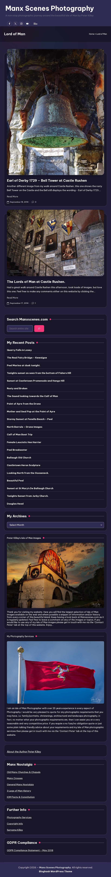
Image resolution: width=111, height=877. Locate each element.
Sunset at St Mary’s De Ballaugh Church (30, 488)
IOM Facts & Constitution (21, 797)
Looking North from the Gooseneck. (28, 472)
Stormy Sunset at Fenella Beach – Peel (30, 419)
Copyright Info (15, 823)
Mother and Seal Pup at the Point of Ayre (31, 411)
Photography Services (19, 817)
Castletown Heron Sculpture (23, 465)
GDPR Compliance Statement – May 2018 (30, 850)
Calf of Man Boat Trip (19, 434)
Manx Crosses (15, 778)
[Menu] (35, 24)
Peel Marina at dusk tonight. (23, 365)
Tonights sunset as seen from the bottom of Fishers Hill (39, 373)
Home (91, 34)
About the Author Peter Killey (24, 751)
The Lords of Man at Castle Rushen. (36, 282)
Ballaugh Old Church (19, 457)
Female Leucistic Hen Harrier (24, 442)
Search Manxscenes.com (27, 319)
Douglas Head (15, 503)
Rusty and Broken (17, 388)
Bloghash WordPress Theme (55, 871)
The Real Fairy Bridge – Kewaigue (27, 357)
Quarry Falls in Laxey (19, 350)
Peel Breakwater (17, 449)
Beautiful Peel (15, 480)
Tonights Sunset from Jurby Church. (27, 495)
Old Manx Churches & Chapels (23, 772)
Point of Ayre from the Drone (24, 403)
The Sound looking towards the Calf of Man (32, 396)
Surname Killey (15, 829)
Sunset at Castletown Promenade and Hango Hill (35, 380)
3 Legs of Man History (19, 790)
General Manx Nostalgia (20, 784)
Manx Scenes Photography (49, 8)
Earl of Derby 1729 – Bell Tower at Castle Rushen (47, 180)
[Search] (39, 328)
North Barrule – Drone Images (24, 426)
